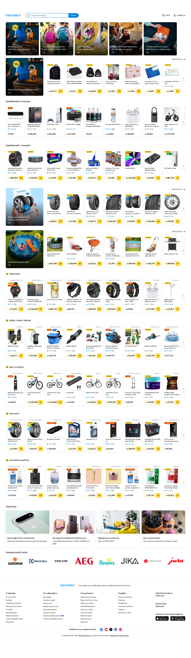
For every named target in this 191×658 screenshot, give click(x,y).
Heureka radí (47, 603)
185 (113, 129)
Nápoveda (84, 622)
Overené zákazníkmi (125, 597)
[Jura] (176, 561)
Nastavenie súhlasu (50, 609)
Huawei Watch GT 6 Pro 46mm (113, 301)
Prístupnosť (10, 622)
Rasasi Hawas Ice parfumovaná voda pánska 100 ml (53, 487)
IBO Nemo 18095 (13, 346)
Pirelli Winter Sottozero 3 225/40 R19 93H (74, 213)
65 (93, 491)
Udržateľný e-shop (124, 613)
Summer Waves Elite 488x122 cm (53, 255)
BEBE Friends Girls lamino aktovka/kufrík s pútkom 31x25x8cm (133, 83)
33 (74, 351)
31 (15, 444)
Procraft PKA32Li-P (131, 346)
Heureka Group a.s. (85, 635)
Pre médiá (9, 609)
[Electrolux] (38, 561)
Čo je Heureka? (11, 597)
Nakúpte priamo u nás (50, 606)
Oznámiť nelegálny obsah (14, 619)
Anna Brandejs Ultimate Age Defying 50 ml (74, 487)
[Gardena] (15, 561)
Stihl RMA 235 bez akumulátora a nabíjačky (151, 255)
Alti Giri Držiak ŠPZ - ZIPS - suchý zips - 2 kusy (14, 125)
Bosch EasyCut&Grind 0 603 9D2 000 (93, 347)
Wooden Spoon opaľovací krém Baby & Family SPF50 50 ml (113, 255)
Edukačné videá (86, 619)
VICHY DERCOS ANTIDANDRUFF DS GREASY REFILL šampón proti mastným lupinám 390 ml (152, 487)
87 (171, 304)
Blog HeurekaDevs (12, 616)
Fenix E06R (69, 393)
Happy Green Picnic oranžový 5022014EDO (93, 255)
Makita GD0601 (71, 346)
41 (54, 304)
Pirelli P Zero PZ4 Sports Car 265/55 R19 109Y (54, 213)
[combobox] (47, 15)
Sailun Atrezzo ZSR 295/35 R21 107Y (92, 213)
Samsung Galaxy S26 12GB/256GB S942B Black (33, 125)
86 (113, 491)
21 (34, 129)
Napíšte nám (160, 595)
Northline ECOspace (53, 439)
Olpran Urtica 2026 (92, 393)
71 (152, 129)
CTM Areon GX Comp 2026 (53, 394)
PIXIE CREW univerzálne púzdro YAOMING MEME (74, 83)
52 (171, 129)
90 (93, 173)
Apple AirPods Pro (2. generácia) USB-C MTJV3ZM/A (152, 301)
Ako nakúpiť (47, 597)
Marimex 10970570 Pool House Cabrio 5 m (172, 347)
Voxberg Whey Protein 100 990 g (152, 394)
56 (15, 491)
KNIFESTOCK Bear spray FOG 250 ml (15, 394)
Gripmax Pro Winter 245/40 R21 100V (151, 213)
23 (34, 304)
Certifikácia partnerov (125, 606)
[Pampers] (107, 561)
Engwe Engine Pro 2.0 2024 (171, 125)
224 (74, 304)
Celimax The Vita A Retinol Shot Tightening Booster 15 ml (93, 487)
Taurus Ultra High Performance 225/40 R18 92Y (170, 213)
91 (132, 491)
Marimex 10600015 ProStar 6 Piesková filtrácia (112, 347)
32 (152, 173)
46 (54, 173)
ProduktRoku (122, 603)
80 (132, 129)
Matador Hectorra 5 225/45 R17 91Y (14, 440)
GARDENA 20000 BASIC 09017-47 (34, 347)
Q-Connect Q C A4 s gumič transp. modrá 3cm (152, 83)
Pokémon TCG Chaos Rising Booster (112, 169)
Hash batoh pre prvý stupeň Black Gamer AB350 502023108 (53, 83)
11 (113, 444)
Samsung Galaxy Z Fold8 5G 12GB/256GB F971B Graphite (34, 301)
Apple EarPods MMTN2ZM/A (169, 301)
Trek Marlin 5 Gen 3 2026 (112, 394)
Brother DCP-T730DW (73, 124)
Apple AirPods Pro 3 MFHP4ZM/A (131, 125)
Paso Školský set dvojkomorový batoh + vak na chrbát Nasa (93, 83)
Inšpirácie (121, 609)
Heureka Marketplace (88, 606)
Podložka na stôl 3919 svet (171, 83)
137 (54, 351)
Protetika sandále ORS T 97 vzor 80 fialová (73, 169)
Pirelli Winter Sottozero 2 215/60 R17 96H (133, 213)
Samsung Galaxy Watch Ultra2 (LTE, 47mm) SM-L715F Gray (15, 169)
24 (15, 304)
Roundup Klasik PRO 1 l (113, 124)
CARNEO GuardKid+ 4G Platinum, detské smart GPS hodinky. (74, 301)
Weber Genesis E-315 (171, 254)
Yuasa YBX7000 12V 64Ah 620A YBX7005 (133, 440)
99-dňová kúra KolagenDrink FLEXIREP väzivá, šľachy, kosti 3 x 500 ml (93, 125)
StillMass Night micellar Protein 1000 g (172, 394)
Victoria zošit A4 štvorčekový (111, 83)
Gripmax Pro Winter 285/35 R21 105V (112, 213)
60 (74, 491)
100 (152, 304)
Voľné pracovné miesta (13, 606)
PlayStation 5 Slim (53, 124)
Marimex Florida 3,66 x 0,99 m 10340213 (34, 169)
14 (93, 444)
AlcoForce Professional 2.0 (113, 440)
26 (171, 397)
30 (113, 351)
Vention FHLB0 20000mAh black (150, 169)
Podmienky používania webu (119, 635)
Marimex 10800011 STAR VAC (92, 169)
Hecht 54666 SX (72, 254)
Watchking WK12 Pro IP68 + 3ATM (131, 301)
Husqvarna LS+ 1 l (91, 439)
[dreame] (61, 561)
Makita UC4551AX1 (151, 346)
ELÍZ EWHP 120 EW (170, 168)
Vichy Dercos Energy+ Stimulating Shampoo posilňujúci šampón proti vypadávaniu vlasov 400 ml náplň (171, 487)
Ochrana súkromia (49, 613)
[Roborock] (153, 561)
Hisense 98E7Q (130, 168)
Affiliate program (86, 616)
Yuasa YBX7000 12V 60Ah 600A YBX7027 (152, 440)
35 (34, 444)
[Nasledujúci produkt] (183, 78)
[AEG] (84, 561)
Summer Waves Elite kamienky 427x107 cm (132, 255)
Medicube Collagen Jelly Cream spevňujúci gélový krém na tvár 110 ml (113, 487)
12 (93, 351)
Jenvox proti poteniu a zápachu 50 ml (15, 487)
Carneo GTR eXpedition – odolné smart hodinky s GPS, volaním (15, 301)
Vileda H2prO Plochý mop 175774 (53, 169)
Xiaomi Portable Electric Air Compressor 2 (152, 125)
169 (34, 491)
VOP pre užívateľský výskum (53, 619)
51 (132, 397)
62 (15, 173)
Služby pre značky (87, 609)
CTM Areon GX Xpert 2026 (33, 394)
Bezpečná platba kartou (51, 616)
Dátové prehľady (86, 613)
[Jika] (130, 561)
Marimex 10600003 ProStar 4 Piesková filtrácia (53, 347)
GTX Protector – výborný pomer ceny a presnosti (171, 440)
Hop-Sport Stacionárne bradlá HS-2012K (132, 394)
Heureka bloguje (11, 613)
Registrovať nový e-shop (89, 600)
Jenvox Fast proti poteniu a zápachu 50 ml (132, 487)
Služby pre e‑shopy (87, 603)
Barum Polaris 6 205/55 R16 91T (34, 440)
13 (34, 173)
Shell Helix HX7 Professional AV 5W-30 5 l (74, 440)
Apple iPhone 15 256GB (54, 300)
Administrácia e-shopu (88, 597)
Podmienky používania (13, 603)
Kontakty (9, 600)
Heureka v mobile (49, 600)
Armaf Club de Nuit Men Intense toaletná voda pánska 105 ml (35, 487)
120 (54, 129)
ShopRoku (121, 600)
